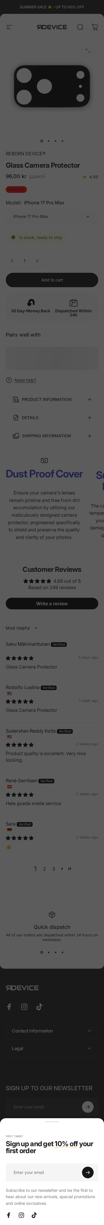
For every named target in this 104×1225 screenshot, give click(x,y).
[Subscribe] (88, 1172)
